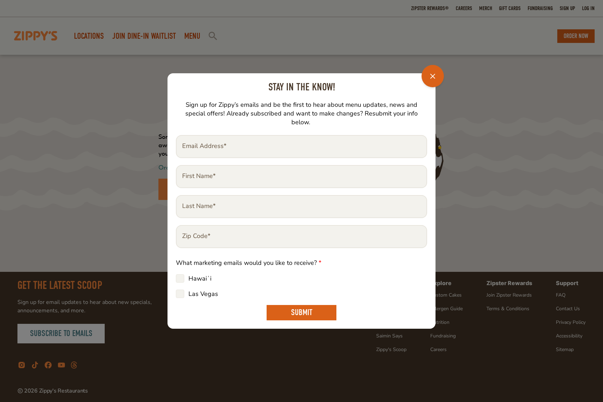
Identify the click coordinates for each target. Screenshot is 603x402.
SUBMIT (301, 312)
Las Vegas (203, 294)
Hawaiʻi (199, 278)
